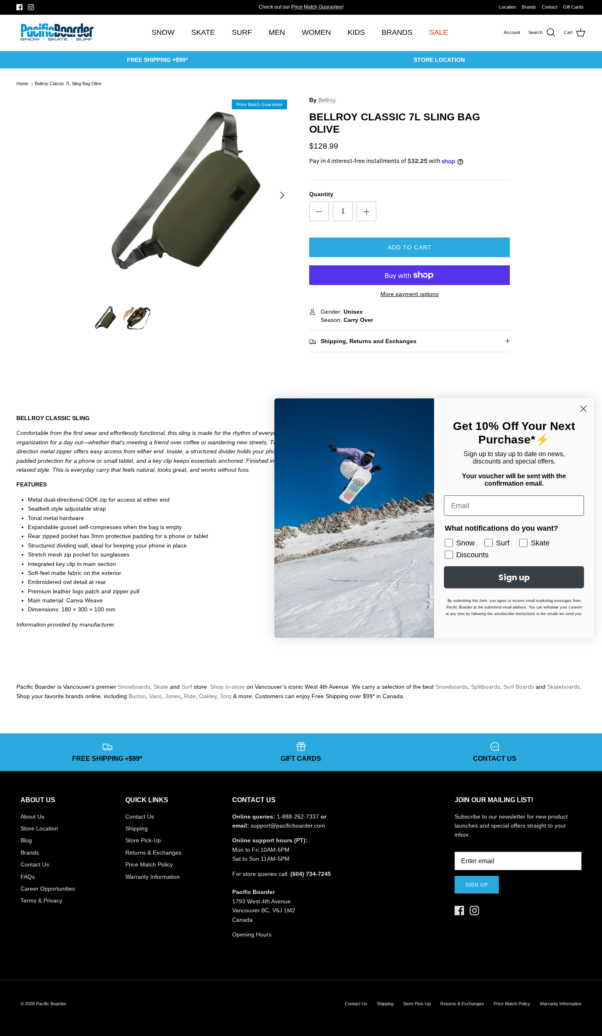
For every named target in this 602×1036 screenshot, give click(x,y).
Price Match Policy (149, 864)
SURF (242, 32)
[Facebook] (19, 7)
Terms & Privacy (41, 900)
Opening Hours (252, 934)
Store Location (39, 828)
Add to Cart (410, 247)
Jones (173, 696)
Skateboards (563, 686)
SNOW (163, 32)
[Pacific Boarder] (56, 33)
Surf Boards (518, 686)
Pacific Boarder (51, 1003)
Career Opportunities (47, 888)
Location (507, 7)
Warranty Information (152, 876)
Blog (26, 840)
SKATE (203, 32)
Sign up (476, 885)
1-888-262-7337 (298, 816)
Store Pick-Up (143, 840)
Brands (529, 7)
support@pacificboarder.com (288, 825)
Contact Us (34, 864)
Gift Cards (573, 7)
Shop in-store (227, 686)
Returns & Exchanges (153, 852)
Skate (161, 686)
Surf (186, 686)
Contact (549, 7)
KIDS (356, 32)
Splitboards (485, 686)
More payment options (409, 294)
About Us (32, 816)
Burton (137, 696)
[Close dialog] (583, 409)
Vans (155, 696)
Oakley (208, 696)
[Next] (282, 195)
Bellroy (327, 100)
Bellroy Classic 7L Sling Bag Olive (68, 83)
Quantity (321, 194)
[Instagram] (31, 7)
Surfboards (328, 9)
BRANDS (397, 32)
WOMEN (316, 32)
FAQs (27, 876)
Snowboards (134, 686)
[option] (192, 195)
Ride (190, 696)
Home (22, 83)
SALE (438, 32)
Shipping (136, 828)
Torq (225, 696)
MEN (277, 32)
